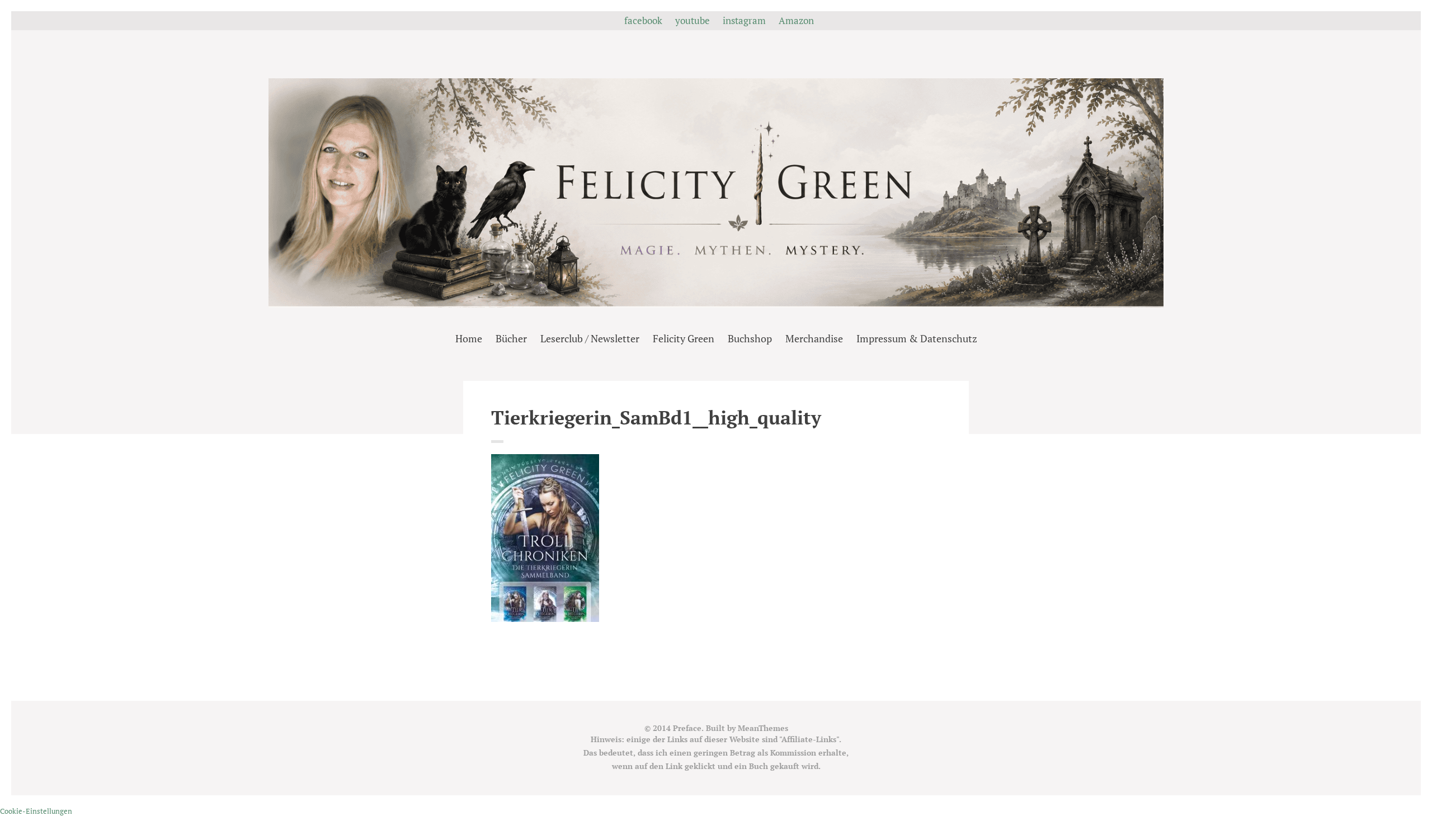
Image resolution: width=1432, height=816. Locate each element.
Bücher (511, 338)
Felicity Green (683, 338)
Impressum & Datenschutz (916, 338)
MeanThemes (763, 728)
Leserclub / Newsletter (589, 338)
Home (468, 338)
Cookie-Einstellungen (36, 811)
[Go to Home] (716, 304)
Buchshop (750, 338)
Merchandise (814, 338)
